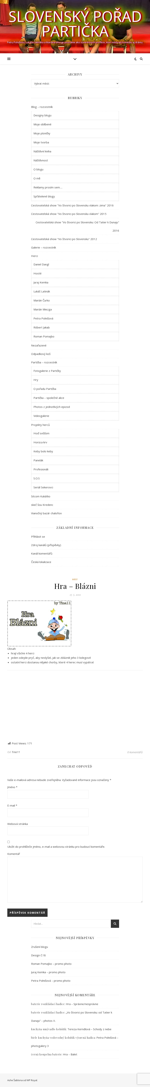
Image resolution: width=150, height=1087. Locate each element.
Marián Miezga (42, 309)
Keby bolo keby (43, 451)
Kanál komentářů (41, 553)
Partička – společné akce (48, 398)
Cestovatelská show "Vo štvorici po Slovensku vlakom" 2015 (68, 214)
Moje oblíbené (42, 124)
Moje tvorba (41, 142)
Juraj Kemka (40, 282)
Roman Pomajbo (43, 336)
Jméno (12, 787)
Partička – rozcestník (44, 362)
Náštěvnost (40, 160)
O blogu (38, 169)
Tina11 (16, 752)
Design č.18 (38, 955)
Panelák (38, 460)
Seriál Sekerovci (43, 487)
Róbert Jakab (41, 327)
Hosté (37, 273)
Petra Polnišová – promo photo (50, 980)
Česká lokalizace (41, 562)
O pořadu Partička (44, 389)
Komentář (13, 854)
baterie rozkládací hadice (48, 1004)
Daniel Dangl (41, 264)
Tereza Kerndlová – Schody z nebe (89, 1029)
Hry (35, 380)
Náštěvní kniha (42, 151)
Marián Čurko (41, 300)
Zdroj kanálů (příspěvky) (46, 545)
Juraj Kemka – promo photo (48, 972)
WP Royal (32, 1080)
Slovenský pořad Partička (75, 23)
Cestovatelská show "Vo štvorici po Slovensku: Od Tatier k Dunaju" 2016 (77, 226)
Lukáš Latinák (41, 291)
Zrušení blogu (39, 947)
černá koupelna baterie (46, 1054)
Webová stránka (17, 824)
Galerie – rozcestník (43, 247)
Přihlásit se (38, 536)
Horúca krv (40, 442)
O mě (36, 178)
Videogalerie (41, 416)
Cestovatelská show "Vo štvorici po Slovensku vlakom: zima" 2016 (72, 205)
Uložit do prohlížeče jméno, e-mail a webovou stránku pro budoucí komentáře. (56, 846)
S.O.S (36, 478)
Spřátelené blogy (44, 196)
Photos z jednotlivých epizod (51, 407)
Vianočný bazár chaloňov (46, 513)
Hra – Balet (70, 1054)
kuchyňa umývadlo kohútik (48, 1029)
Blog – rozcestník (42, 107)
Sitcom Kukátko (40, 496)
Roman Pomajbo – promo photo (51, 964)
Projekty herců (40, 425)
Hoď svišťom (41, 433)
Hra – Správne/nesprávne (82, 1004)
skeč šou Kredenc (42, 505)
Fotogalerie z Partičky (47, 371)
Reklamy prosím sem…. (47, 187)
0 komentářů (135, 752)
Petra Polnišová (43, 318)
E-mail (12, 805)
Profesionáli (40, 469)
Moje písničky (41, 133)
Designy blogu (42, 115)
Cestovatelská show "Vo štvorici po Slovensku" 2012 (64, 239)
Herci (34, 256)
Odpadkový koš (40, 354)
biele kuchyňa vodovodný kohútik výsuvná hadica (63, 1037)
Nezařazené (38, 345)
